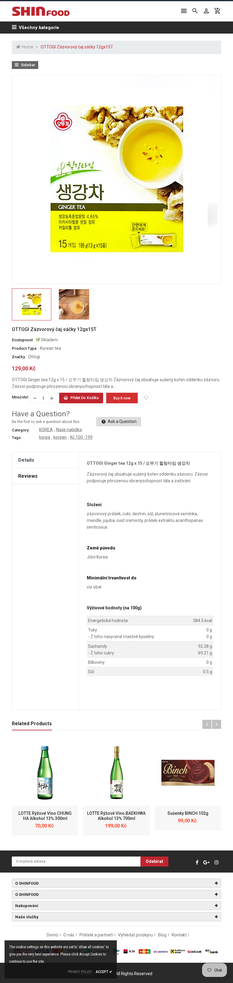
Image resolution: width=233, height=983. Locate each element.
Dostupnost (22, 340)
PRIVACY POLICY (80, 972)
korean (60, 437)
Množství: (20, 397)
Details (26, 460)
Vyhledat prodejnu (135, 934)
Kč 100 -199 (81, 437)
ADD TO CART (180, 967)
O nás (68, 934)
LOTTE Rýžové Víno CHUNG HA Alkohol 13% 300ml (45, 816)
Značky (18, 357)
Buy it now (121, 398)
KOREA (46, 429)
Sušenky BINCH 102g (187, 813)
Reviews (28, 476)
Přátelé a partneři (96, 934)
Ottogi (34, 356)
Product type (24, 348)
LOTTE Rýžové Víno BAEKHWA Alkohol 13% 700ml (116, 816)
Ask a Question (122, 421)
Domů (52, 934)
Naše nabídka (69, 429)
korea (44, 437)
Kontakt (179, 934)
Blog (162, 934)
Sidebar (27, 65)
